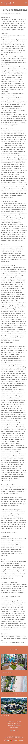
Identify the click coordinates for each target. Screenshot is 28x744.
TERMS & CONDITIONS (16, 736)
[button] (26, 3)
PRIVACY (9, 736)
